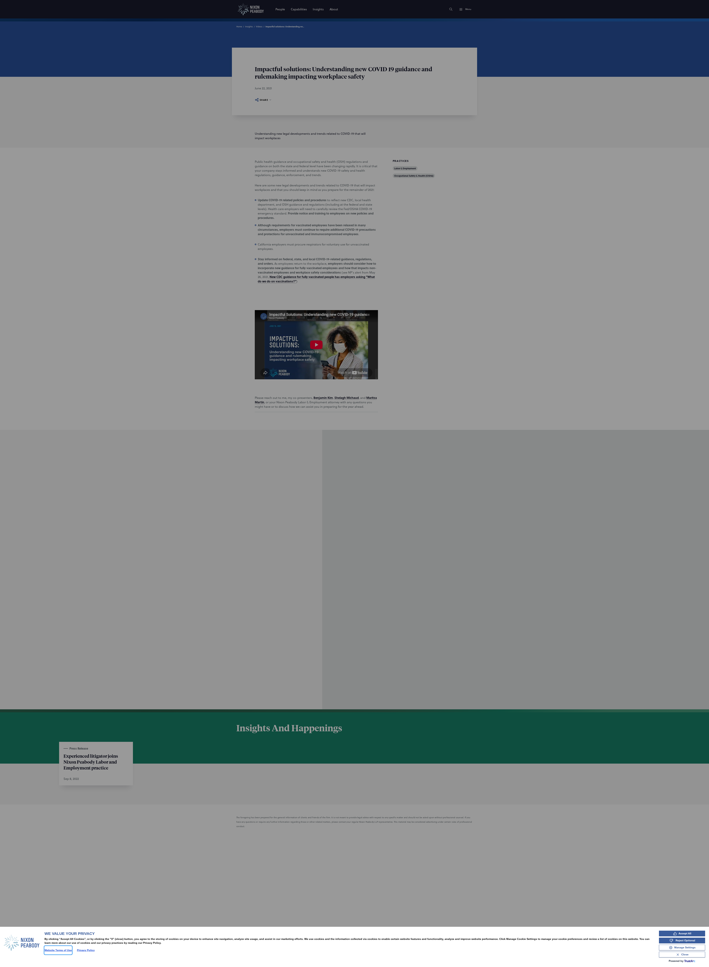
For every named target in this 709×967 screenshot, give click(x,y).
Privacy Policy (86, 950)
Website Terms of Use (58, 950)
